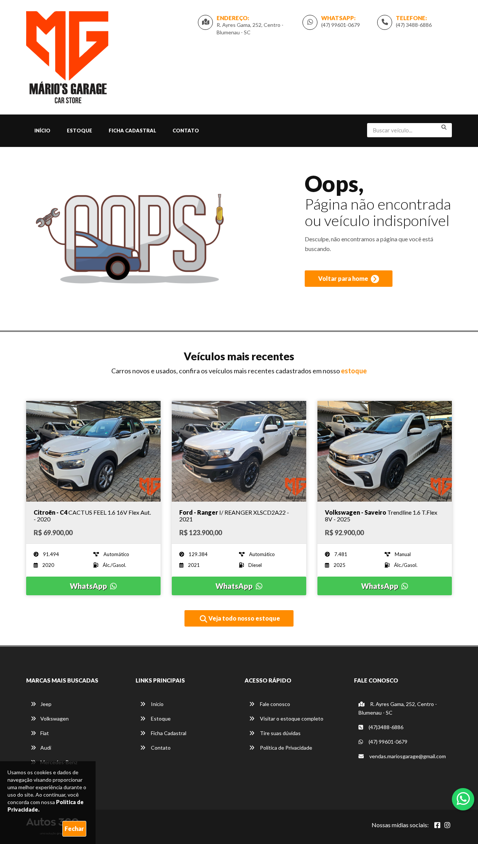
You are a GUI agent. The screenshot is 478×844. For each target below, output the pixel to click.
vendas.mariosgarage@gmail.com (407, 756)
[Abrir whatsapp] (463, 798)
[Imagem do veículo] (93, 451)
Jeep (46, 704)
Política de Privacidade (285, 747)
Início (42, 131)
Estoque (79, 131)
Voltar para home (343, 278)
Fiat (44, 733)
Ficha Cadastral (132, 131)
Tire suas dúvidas (280, 733)
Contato (186, 131)
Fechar (74, 828)
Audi (45, 747)
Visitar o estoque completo (291, 718)
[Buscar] (444, 127)
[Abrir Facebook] (437, 825)
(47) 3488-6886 (414, 25)
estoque (354, 371)
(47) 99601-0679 (340, 25)
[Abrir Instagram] (447, 825)
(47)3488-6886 (385, 727)
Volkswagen (54, 718)
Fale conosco (274, 704)
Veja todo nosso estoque (243, 618)
